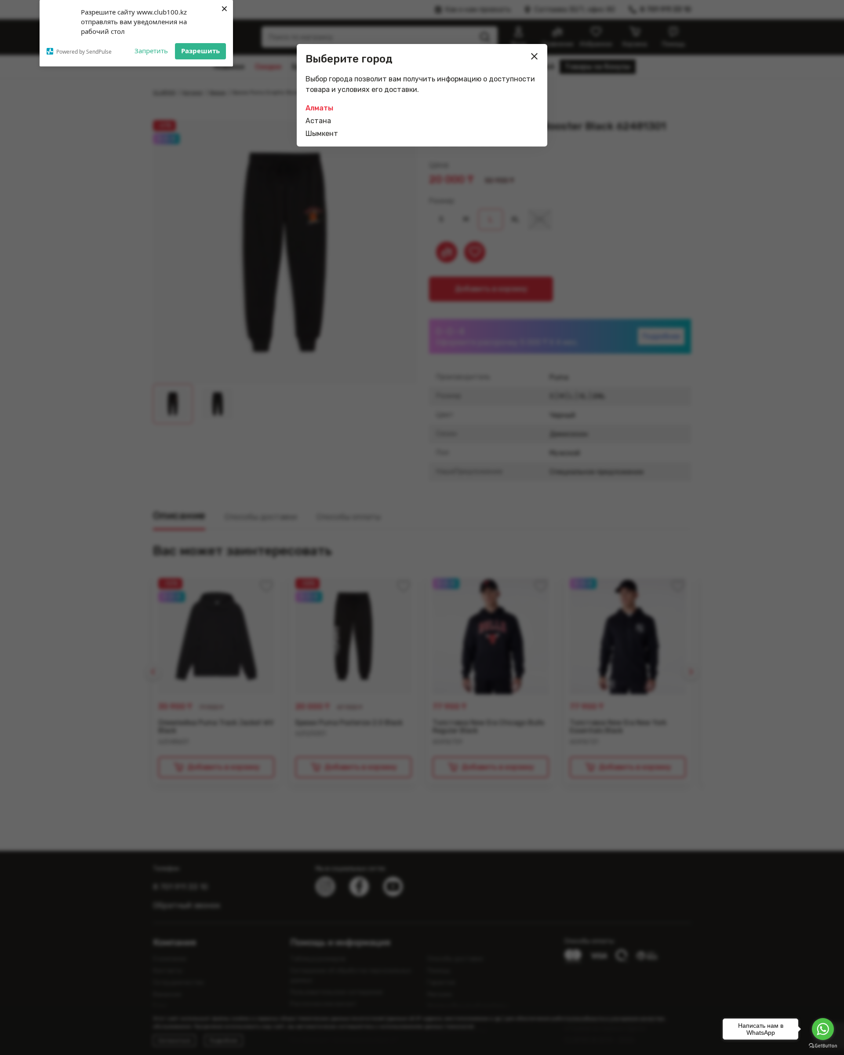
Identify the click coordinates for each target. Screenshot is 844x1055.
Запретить (151, 50)
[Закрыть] (535, 56)
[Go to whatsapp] (823, 1029)
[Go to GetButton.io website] (823, 1046)
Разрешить (200, 50)
